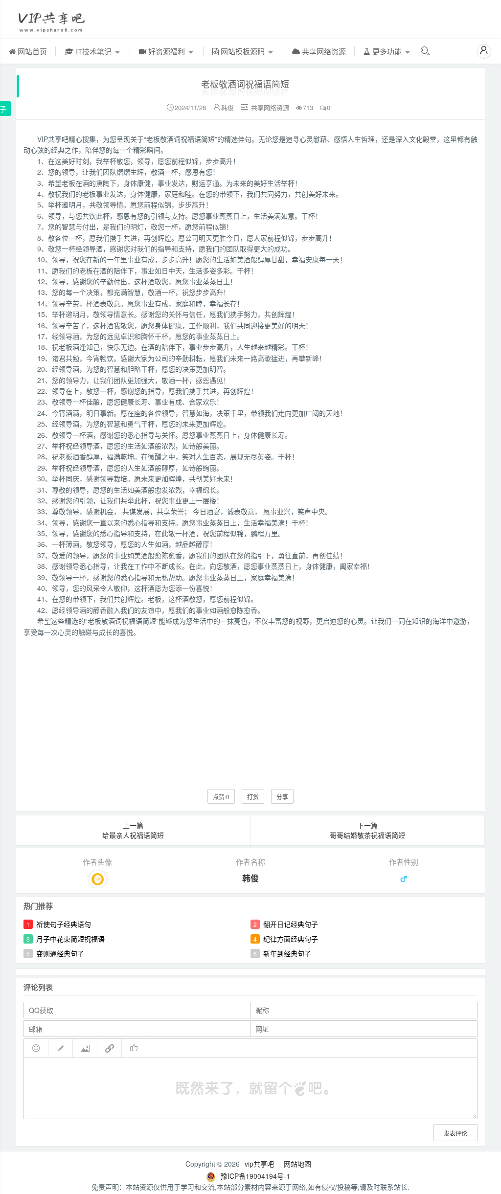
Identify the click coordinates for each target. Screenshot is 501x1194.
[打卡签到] (60, 1048)
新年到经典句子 (287, 953)
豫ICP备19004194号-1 (255, 1176)
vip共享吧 (259, 1164)
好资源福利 (166, 51)
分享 (282, 796)
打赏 (253, 796)
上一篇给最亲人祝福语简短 (133, 830)
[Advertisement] (250, 705)
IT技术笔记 (94, 51)
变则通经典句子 (60, 953)
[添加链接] (109, 1048)
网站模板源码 (243, 51)
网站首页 (31, 51)
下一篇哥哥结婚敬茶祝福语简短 (367, 830)
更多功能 (387, 51)
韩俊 (227, 107)
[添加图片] (85, 1048)
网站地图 (297, 1164)
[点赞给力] (134, 1048)
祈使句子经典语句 (63, 924)
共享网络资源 (323, 51)
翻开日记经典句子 (290, 924)
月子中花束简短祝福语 (70, 939)
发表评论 (455, 1133)
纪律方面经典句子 (290, 939)
